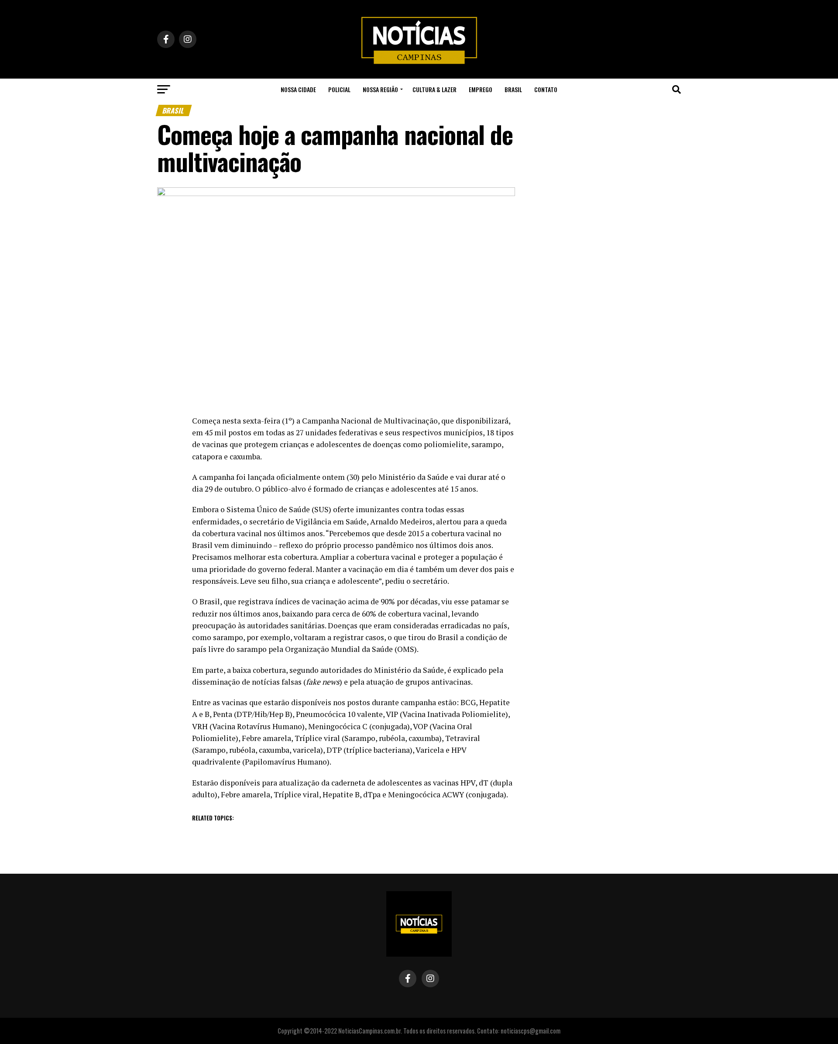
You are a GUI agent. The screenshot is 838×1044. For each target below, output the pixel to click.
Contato (545, 89)
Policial (339, 89)
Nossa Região (380, 89)
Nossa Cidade (298, 89)
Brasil (513, 89)
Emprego (480, 89)
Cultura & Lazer (434, 89)
